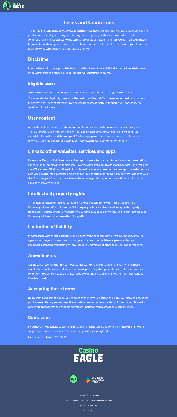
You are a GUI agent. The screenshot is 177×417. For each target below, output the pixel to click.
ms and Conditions (89, 405)
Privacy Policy (89, 410)
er (81, 405)
